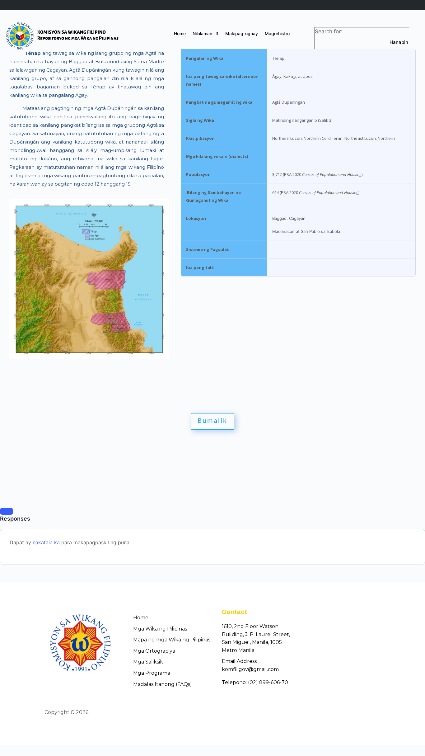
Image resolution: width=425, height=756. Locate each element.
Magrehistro (277, 33)
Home (180, 33)
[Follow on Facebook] (353, 712)
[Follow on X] (365, 712)
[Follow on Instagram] (376, 712)
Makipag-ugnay (241, 33)
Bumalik (212, 420)
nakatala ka (46, 542)
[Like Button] (6, 511)
